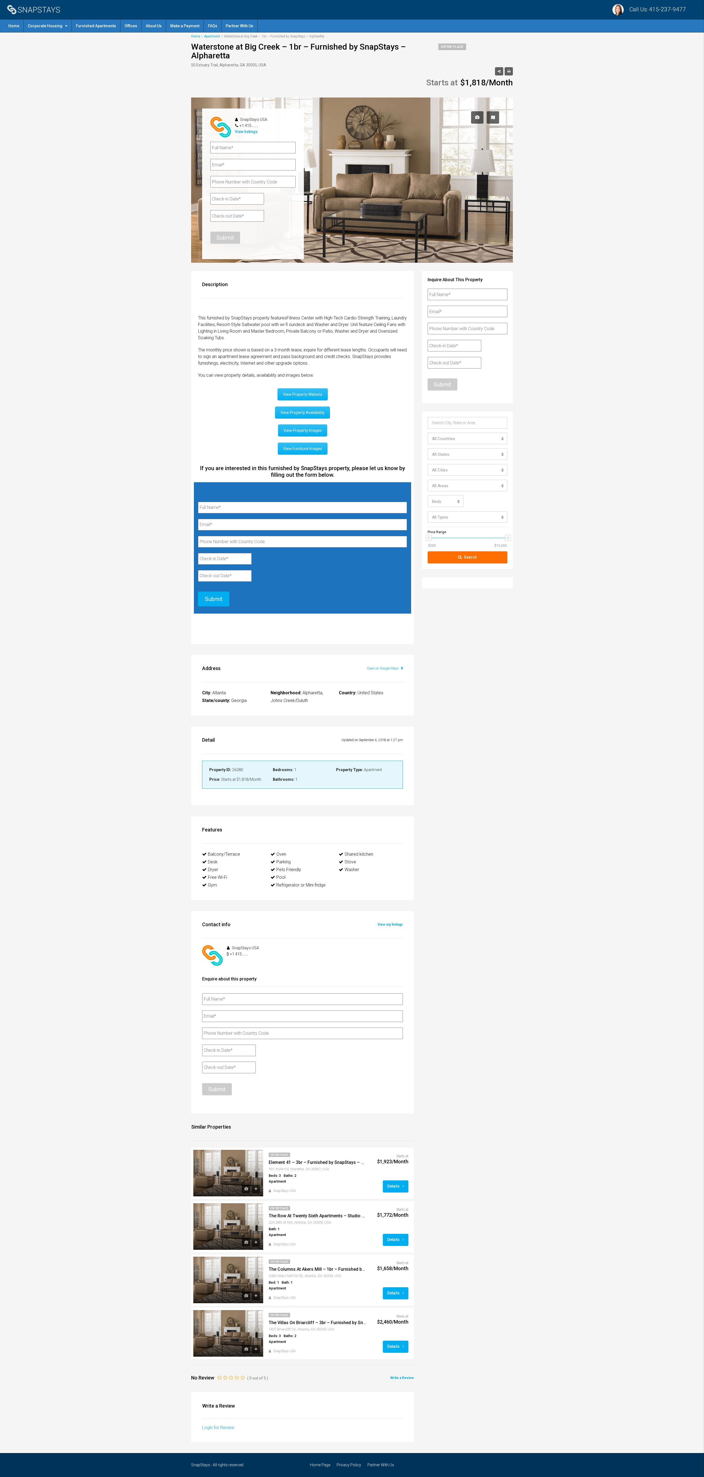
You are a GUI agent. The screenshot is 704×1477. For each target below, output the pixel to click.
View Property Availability (302, 412)
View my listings (390, 924)
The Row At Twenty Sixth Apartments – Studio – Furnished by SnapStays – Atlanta (318, 1215)
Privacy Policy (349, 1465)
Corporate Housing (45, 26)
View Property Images (303, 430)
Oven (281, 854)
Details (393, 1186)
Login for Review (218, 1427)
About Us (154, 26)
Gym (212, 885)
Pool (280, 877)
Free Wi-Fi (217, 877)
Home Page (320, 1465)
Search (470, 557)
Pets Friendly (288, 869)
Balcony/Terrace (224, 854)
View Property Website (302, 394)
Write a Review (402, 1378)
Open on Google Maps (383, 668)
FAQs (212, 26)
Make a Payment (184, 26)
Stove (350, 861)
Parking (283, 861)
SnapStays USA (284, 1191)
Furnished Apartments (96, 26)
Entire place (452, 47)
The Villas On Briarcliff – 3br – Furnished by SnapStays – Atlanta (318, 1322)
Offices (131, 26)
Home (13, 26)
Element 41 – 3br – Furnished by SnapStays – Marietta (318, 1162)
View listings (246, 131)
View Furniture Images (302, 448)
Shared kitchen (359, 854)
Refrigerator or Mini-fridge (301, 885)
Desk (213, 861)
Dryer (213, 869)
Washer (352, 869)
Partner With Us (239, 26)
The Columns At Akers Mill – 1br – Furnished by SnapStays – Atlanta (318, 1269)
